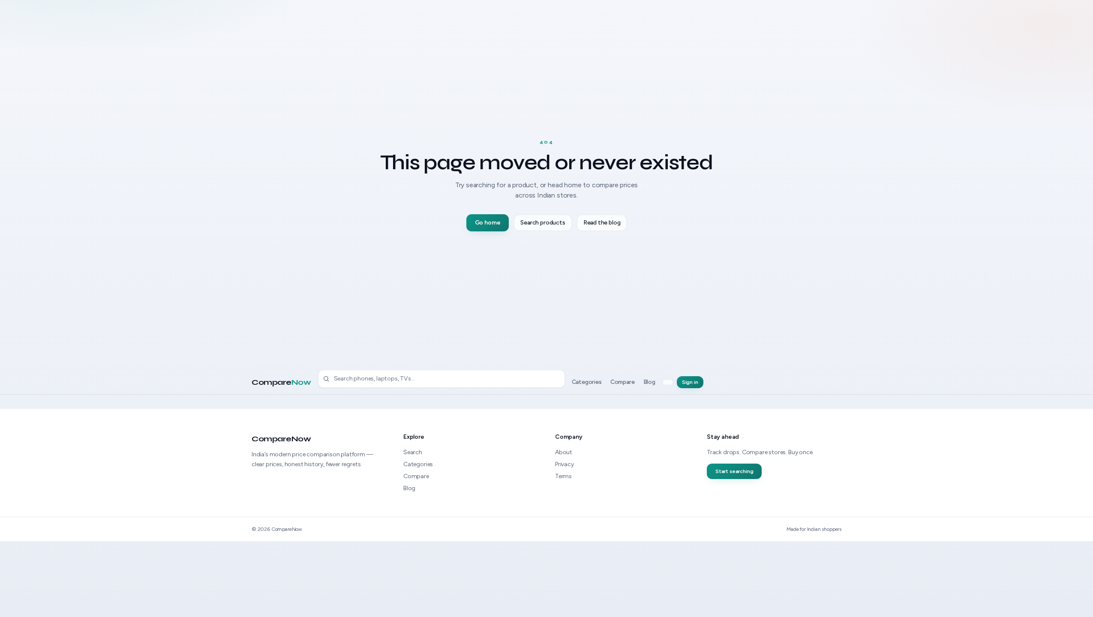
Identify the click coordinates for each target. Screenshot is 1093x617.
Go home (488, 222)
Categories (587, 382)
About (563, 452)
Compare (281, 382)
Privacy (564, 464)
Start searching (734, 471)
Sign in (690, 382)
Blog (649, 382)
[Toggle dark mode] (667, 382)
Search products (542, 222)
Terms (563, 476)
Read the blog (602, 222)
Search (412, 452)
